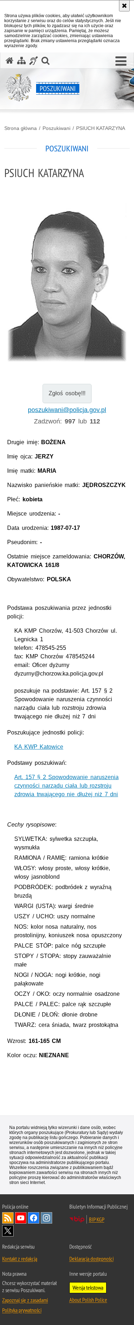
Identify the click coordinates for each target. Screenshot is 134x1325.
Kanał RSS (8, 1218)
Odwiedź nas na (20, 1218)
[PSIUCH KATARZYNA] (67, 282)
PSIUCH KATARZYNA (100, 128)
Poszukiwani (56, 128)
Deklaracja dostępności (91, 1258)
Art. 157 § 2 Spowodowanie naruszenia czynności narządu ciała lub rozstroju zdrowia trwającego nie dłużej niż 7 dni (66, 785)
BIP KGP (96, 1219)
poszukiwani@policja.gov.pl (67, 409)
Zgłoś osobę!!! (67, 393)
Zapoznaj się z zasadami (25, 1300)
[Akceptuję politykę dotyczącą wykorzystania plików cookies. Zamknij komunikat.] (124, 5)
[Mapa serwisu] (21, 60)
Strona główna (20, 128)
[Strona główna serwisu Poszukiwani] (10, 60)
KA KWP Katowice (38, 747)
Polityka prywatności (21, 1310)
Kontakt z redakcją (19, 1258)
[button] (120, 61)
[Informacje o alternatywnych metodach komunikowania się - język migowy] (33, 60)
